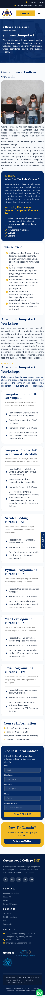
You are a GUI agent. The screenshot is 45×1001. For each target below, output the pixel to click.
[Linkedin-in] (12, 879)
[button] (39, 992)
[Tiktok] (25, 879)
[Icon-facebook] (5, 879)
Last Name (8, 784)
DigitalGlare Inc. (32, 990)
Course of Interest (11, 803)
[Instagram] (18, 879)
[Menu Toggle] (39, 13)
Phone (6, 794)
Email (6, 766)
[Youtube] (31, 879)
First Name (8, 775)
